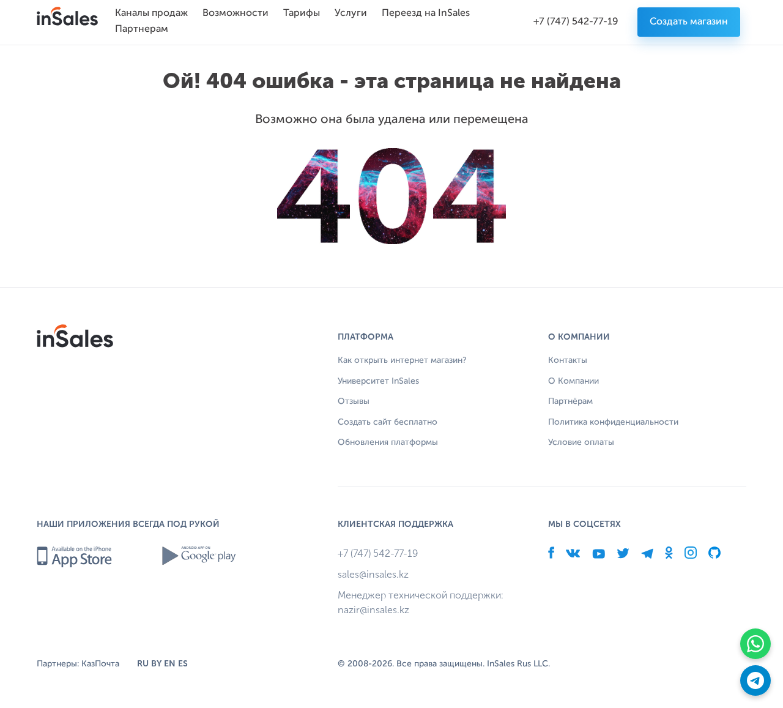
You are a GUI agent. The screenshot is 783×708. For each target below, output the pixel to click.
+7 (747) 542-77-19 (575, 22)
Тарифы (301, 13)
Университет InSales (378, 381)
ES (183, 663)
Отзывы (353, 401)
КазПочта (100, 664)
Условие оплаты (581, 442)
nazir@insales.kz (373, 610)
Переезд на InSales (426, 13)
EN (170, 663)
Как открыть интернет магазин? (402, 360)
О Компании (573, 381)
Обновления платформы (388, 442)
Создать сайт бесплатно (387, 422)
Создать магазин (689, 22)
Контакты (567, 360)
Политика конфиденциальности (613, 422)
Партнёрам (570, 401)
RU (143, 663)
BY (156, 663)
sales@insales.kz (373, 574)
